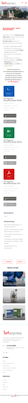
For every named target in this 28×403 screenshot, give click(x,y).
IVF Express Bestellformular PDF (12, 183)
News (5, 216)
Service (4, 372)
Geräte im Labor (6, 365)
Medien (4, 361)
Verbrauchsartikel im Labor (8, 363)
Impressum (5, 382)
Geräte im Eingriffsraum (8, 370)
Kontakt (4, 380)
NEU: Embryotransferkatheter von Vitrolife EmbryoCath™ (13, 226)
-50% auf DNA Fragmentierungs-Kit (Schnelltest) (13, 235)
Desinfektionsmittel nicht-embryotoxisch (10, 247)
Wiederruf (5, 389)
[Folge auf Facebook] (4, 353)
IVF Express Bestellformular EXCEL (13, 141)
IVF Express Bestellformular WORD (13, 99)
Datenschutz (5, 386)
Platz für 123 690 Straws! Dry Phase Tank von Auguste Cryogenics (13, 230)
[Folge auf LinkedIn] (7, 353)
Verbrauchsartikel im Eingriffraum (10, 368)
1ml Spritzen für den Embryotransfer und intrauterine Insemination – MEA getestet (13, 241)
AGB (4, 384)
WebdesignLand (19, 395)
